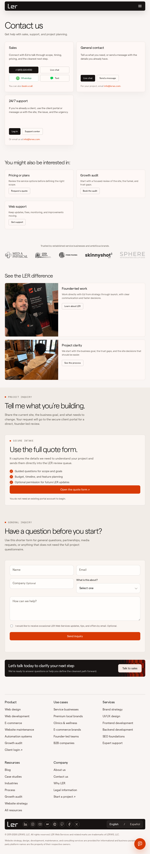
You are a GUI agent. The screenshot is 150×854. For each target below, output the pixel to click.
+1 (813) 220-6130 (23, 70)
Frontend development (118, 723)
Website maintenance (19, 729)
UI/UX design (111, 716)
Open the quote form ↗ (75, 489)
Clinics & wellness (65, 723)
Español (135, 824)
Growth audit (13, 743)
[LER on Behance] (47, 824)
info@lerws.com (112, 86)
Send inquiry (75, 636)
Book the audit (90, 191)
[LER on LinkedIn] (25, 824)
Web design (13, 709)
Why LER (59, 783)
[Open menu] (140, 6)
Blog (8, 769)
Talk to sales (129, 668)
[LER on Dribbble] (55, 824)
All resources (13, 810)
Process (10, 790)
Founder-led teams (66, 736)
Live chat (54, 70)
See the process (72, 363)
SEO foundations (114, 736)
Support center (32, 131)
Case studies (13, 776)
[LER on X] (77, 824)
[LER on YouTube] (40, 824)
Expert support (113, 743)
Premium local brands (68, 716)
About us (59, 769)
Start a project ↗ (64, 796)
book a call (27, 86)
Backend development (118, 729)
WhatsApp (26, 78)
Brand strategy (113, 709)
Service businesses (66, 709)
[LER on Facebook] (69, 824)
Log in (15, 131)
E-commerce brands (67, 729)
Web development (17, 716)
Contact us (61, 776)
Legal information (65, 790)
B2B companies (64, 743)
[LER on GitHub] (62, 824)
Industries (11, 783)
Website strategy (16, 803)
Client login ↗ (13, 749)
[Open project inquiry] (140, 844)
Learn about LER (72, 306)
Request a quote (19, 191)
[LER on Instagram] (33, 824)
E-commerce (13, 723)
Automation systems (18, 736)
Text (57, 78)
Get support (17, 222)
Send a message (108, 78)
